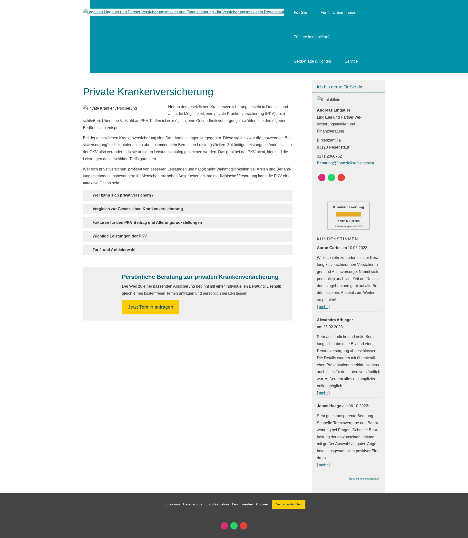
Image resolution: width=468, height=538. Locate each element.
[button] (123, 195)
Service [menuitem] (351, 61)
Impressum (171, 504)
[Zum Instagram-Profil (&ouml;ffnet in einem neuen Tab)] (321, 177)
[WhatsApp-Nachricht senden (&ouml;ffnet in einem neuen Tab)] (331, 177)
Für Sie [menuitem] (300, 12)
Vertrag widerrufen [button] (289, 504)
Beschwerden (242, 504)
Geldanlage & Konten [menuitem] (312, 61)
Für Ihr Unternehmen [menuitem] (338, 12)
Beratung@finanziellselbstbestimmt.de (350, 163)
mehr (323, 307)
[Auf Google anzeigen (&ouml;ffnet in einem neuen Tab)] (341, 177)
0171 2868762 (329, 156)
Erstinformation (217, 504)
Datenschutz (192, 504)
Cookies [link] (262, 504)
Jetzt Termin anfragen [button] (150, 307)
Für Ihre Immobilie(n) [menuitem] (312, 37)
